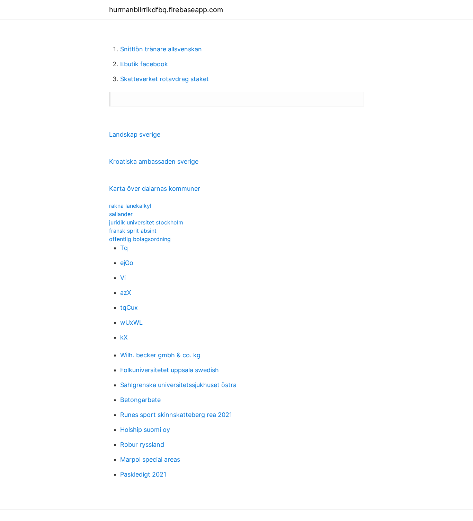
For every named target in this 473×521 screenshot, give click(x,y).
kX (124, 337)
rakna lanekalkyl (130, 205)
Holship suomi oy (145, 429)
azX (125, 292)
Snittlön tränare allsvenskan (161, 49)
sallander (121, 214)
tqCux (129, 307)
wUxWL (131, 322)
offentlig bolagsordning (140, 239)
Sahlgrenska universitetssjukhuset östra (178, 384)
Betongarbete (140, 399)
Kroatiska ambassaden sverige (153, 161)
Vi (123, 277)
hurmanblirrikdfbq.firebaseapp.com (166, 9)
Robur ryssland (142, 444)
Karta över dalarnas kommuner (154, 188)
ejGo (126, 262)
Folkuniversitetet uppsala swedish (169, 370)
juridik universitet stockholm (146, 222)
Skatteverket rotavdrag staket (164, 79)
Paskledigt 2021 (143, 474)
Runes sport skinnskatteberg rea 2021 (176, 414)
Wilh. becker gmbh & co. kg (160, 355)
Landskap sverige (134, 134)
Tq (124, 247)
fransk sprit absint (133, 230)
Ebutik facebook (144, 64)
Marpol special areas (150, 459)
